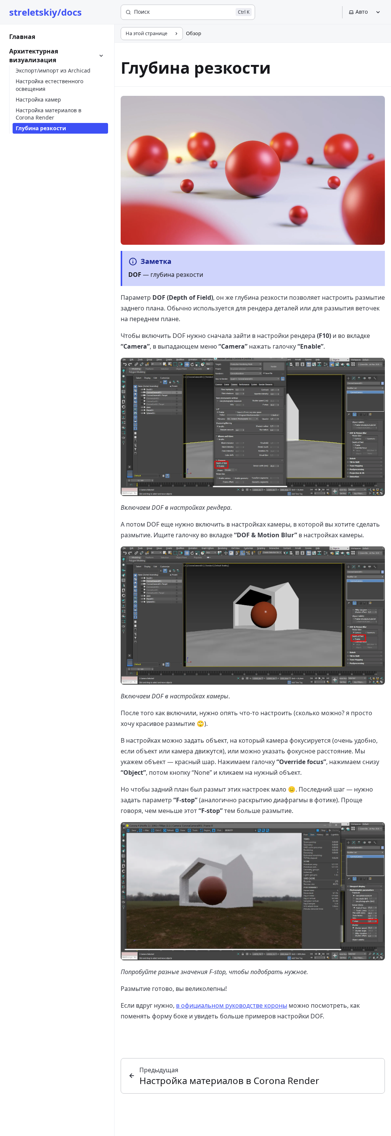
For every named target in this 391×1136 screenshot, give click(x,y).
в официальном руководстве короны (231, 1005)
